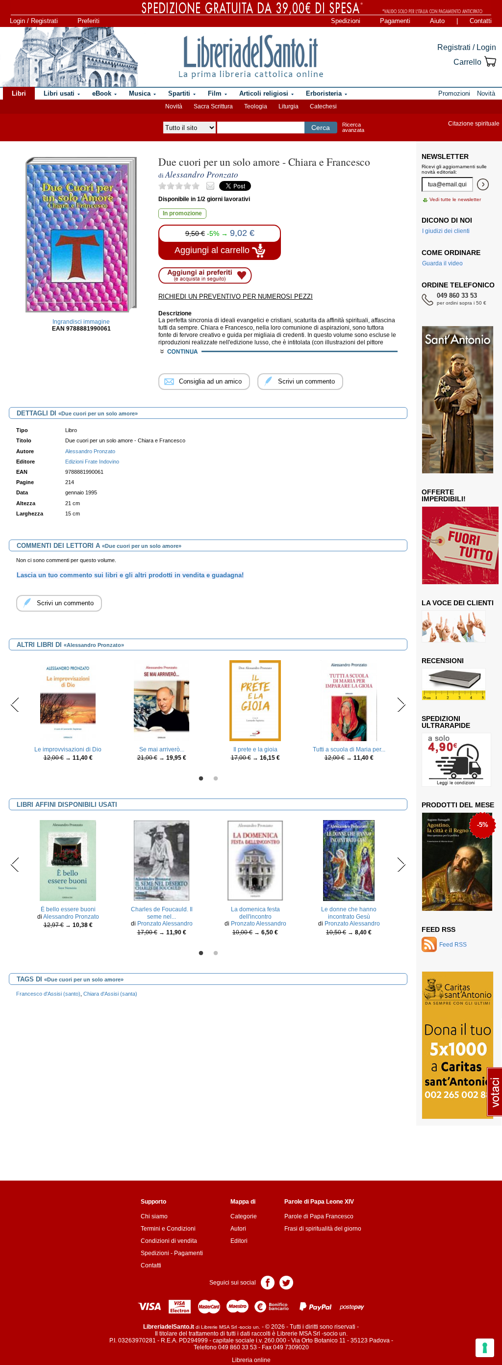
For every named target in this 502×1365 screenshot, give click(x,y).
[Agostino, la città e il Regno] (457, 861)
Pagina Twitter (286, 1282)
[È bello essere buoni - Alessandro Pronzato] (68, 860)
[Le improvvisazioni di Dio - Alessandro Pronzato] (68, 699)
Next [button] (401, 704)
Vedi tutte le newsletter (455, 199)
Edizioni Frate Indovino (92, 461)
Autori (238, 1228)
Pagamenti (395, 21)
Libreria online (251, 1360)
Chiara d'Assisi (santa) (110, 994)
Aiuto (437, 21)
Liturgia (288, 106)
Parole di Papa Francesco (318, 1216)
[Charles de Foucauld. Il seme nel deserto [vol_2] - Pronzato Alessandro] (161, 860)
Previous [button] (15, 704)
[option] (68, 713)
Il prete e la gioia (255, 749)
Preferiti (88, 21)
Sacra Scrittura (213, 106)
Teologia (255, 106)
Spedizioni (345, 21)
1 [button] (201, 779)
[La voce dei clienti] (454, 625)
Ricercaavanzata (353, 127)
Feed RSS (438, 929)
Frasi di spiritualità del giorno (322, 1228)
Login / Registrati (34, 21)
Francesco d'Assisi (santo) (48, 994)
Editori (239, 1240)
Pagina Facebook (268, 1282)
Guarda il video (442, 263)
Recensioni (443, 661)
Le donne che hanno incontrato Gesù (348, 913)
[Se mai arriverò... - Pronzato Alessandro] (162, 699)
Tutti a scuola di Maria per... (349, 749)
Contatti (481, 21)
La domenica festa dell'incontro (255, 913)
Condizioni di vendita (169, 1240)
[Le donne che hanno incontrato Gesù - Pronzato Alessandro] (349, 860)
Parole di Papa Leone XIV (319, 1201)
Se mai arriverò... (161, 749)
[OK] (483, 184)
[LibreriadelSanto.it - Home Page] (251, 57)
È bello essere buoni (68, 909)
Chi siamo (154, 1216)
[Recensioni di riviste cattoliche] (454, 683)
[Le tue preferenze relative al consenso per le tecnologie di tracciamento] (485, 1348)
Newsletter (445, 156)
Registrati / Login (466, 47)
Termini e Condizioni (168, 1228)
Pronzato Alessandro (165, 923)
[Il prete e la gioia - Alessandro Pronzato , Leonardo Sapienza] (255, 699)
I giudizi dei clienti (446, 231)
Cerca (320, 127)
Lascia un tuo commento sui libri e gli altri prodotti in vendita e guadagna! (130, 575)
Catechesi (323, 106)
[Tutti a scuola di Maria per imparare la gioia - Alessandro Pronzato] (349, 699)
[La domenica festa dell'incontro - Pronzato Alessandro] (255, 860)
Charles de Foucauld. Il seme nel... (162, 913)
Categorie (243, 1216)
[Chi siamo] (69, 57)
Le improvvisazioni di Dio (67, 749)
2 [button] (216, 779)
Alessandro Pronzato (71, 916)
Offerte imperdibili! (444, 495)
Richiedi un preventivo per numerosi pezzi (235, 296)
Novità (173, 106)
